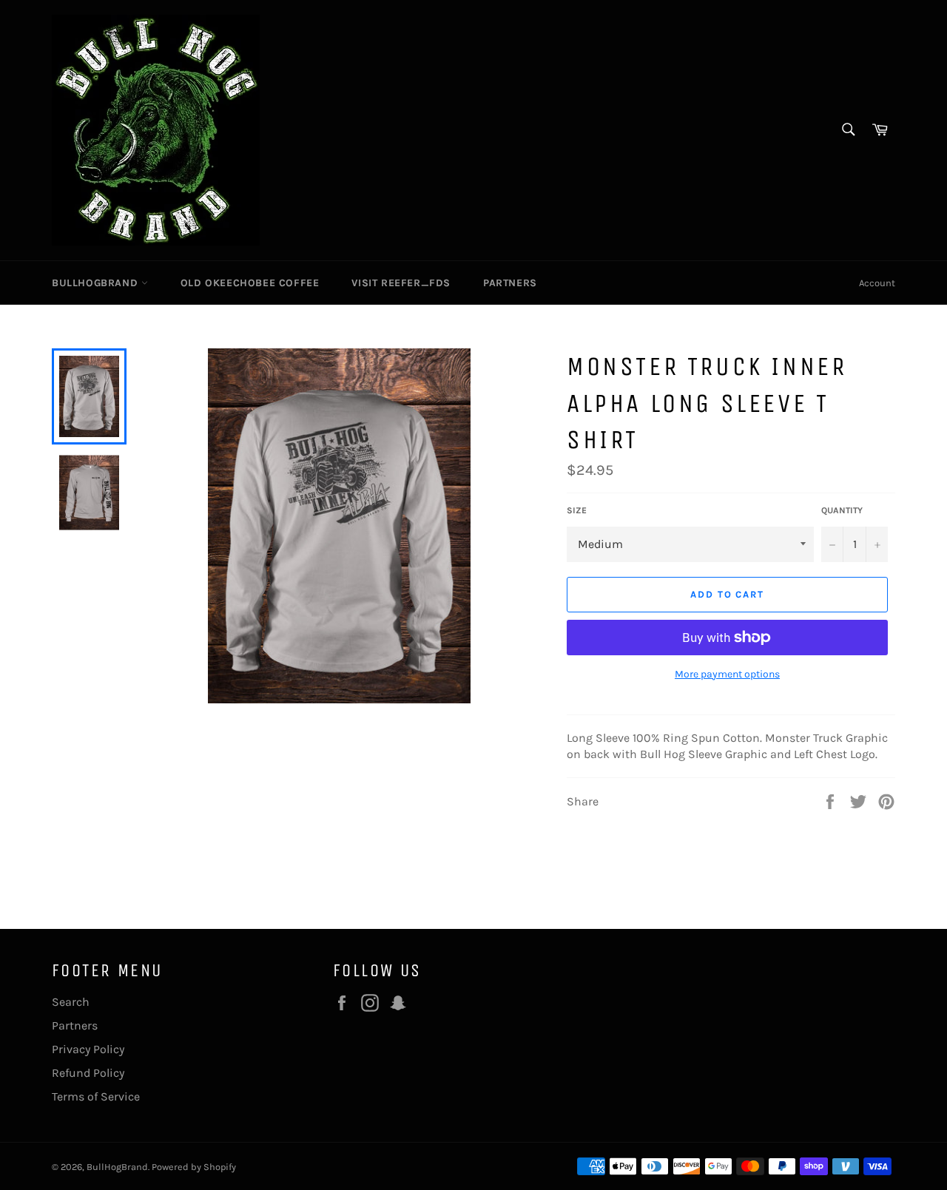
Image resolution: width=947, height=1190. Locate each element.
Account (877, 282)
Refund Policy (88, 1073)
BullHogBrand (96, 283)
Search (71, 1002)
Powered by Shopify (194, 1166)
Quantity (842, 510)
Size (577, 510)
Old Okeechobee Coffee (250, 283)
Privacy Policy (88, 1049)
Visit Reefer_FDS (401, 283)
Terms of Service (96, 1096)
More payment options (727, 674)
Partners (510, 283)
